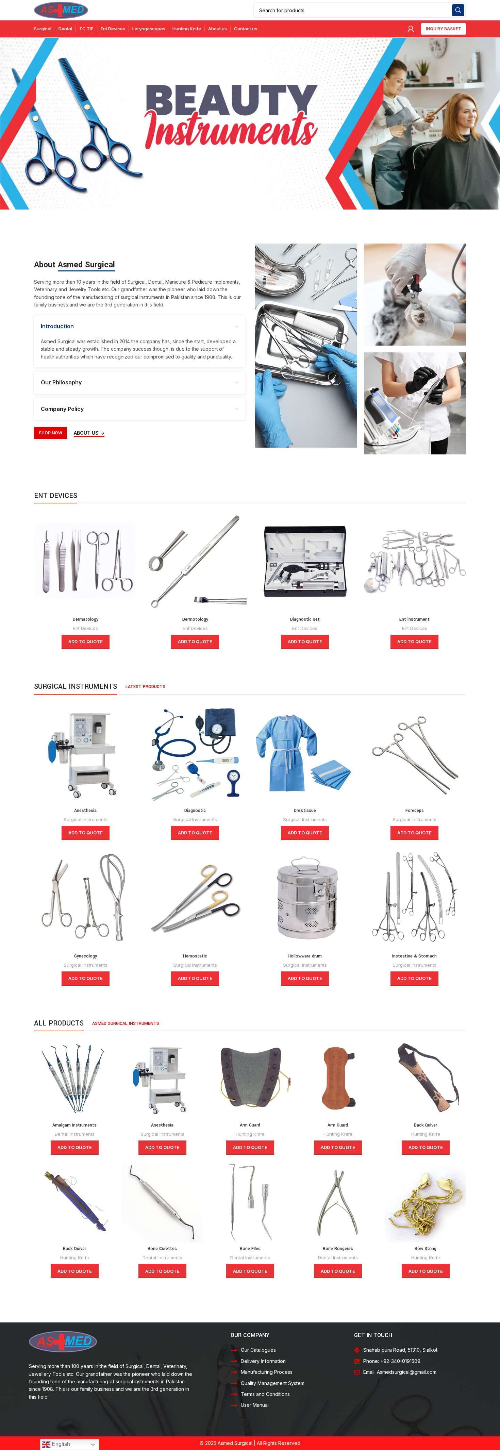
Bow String (425, 1249)
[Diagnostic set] (304, 561)
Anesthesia (85, 810)
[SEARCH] (458, 10)
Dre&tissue (305, 810)
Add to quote (85, 641)
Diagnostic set (305, 619)
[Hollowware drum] (304, 898)
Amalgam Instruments (74, 1125)
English (60, 1444)
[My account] (411, 29)
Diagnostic (195, 810)
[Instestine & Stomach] (414, 898)
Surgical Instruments (85, 819)
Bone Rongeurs (338, 1249)
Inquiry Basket (443, 28)
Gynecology (85, 956)
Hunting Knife (250, 1134)
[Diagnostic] (195, 752)
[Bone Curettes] (162, 1202)
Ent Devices (85, 628)
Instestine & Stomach (414, 956)
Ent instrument (414, 619)
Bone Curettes (162, 1249)
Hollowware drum (305, 956)
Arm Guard (250, 1125)
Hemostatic (195, 956)
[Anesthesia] (85, 752)
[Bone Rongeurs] (337, 1202)
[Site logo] (61, 10)
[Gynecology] (85, 898)
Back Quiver (425, 1125)
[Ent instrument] (414, 561)
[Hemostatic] (195, 898)
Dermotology (195, 619)
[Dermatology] (85, 561)
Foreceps (414, 810)
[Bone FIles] (250, 1202)
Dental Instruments (75, 1134)
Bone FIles (250, 1249)
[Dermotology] (195, 561)
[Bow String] (425, 1202)
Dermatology (85, 619)
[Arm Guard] (250, 1078)
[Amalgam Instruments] (74, 1078)
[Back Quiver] (425, 1078)
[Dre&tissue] (304, 752)
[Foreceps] (414, 752)
